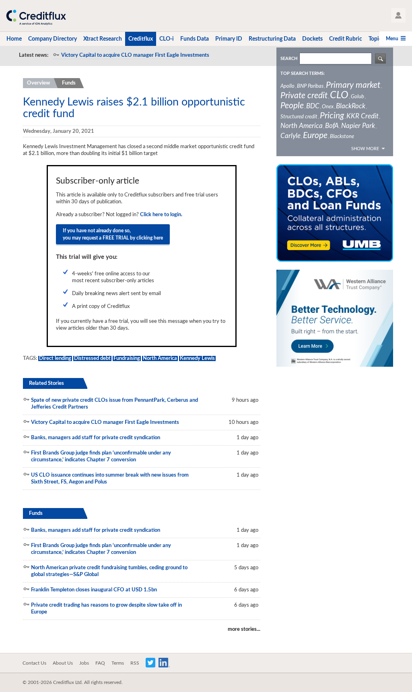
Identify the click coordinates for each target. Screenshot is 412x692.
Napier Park (358, 125)
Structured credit (298, 117)
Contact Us (34, 663)
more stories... (244, 629)
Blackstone (342, 136)
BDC (312, 106)
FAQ (100, 663)
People (292, 105)
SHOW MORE (365, 149)
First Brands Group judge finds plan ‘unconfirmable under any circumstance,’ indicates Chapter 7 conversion (101, 456)
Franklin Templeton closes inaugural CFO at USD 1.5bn (94, 590)
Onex (328, 106)
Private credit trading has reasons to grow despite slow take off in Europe (106, 609)
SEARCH (288, 58)
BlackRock (350, 106)
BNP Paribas (310, 86)
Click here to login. (161, 214)
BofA (332, 125)
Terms (117, 663)
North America (160, 358)
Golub (357, 96)
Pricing (332, 116)
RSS (134, 663)
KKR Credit (362, 116)
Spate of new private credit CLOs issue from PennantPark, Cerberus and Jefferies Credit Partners (114, 404)
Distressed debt (92, 358)
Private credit (304, 95)
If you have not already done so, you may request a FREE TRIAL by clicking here (113, 234)
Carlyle (290, 135)
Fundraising (126, 358)
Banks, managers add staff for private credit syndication (95, 437)
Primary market (353, 85)
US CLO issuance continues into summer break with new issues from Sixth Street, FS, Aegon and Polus (110, 479)
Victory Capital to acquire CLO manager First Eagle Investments (135, 55)
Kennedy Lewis (197, 358)
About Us (63, 663)
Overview (38, 83)
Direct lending (55, 358)
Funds (69, 83)
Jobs (84, 663)
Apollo (287, 86)
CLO (339, 95)
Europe (315, 135)
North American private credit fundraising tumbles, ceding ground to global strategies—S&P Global (109, 571)
